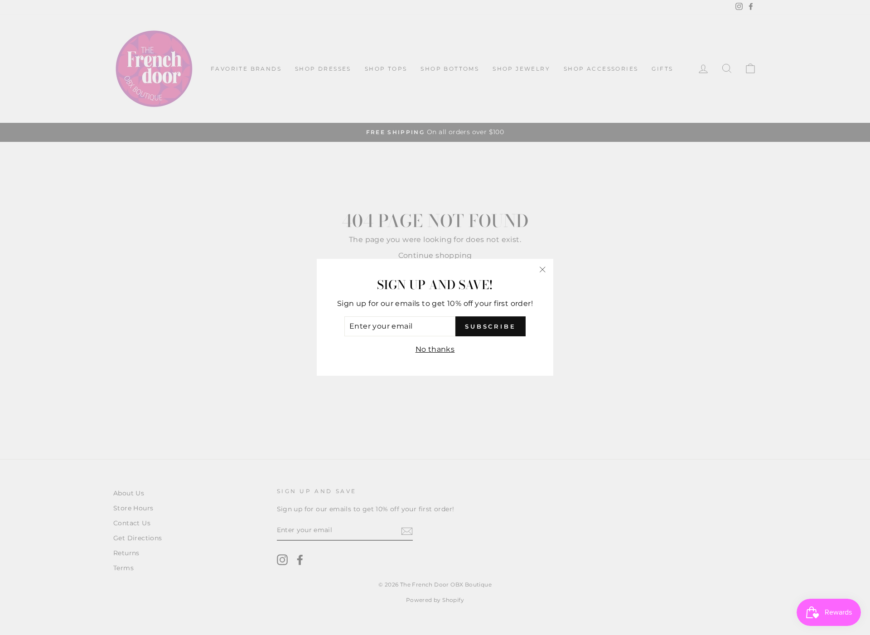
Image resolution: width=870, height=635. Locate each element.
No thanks (435, 349)
